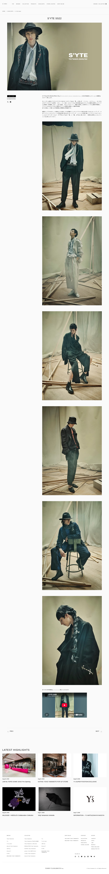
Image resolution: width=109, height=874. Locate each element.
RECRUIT (93, 844)
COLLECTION (25, 3)
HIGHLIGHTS (41, 3)
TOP (13, 3)
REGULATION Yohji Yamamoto (31, 846)
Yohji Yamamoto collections (30, 843)
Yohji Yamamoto (10, 838)
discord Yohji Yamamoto (12, 846)
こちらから (56, 689)
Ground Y (9, 851)
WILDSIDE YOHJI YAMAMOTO (45, 852)
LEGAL (92, 840)
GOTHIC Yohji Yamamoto (30, 848)
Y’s (42, 838)
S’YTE (8, 98)
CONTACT (93, 838)
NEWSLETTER (94, 848)
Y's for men (9, 843)
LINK (92, 842)
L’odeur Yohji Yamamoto (29, 853)
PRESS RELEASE (95, 846)
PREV (11, 731)
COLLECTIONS (13, 98)
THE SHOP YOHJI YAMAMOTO (72, 838)
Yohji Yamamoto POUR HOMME (31, 841)
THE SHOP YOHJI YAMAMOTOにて (71, 96)
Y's (7, 841)
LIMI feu (9, 848)
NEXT (97, 731)
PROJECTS (33, 3)
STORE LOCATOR (51, 3)
